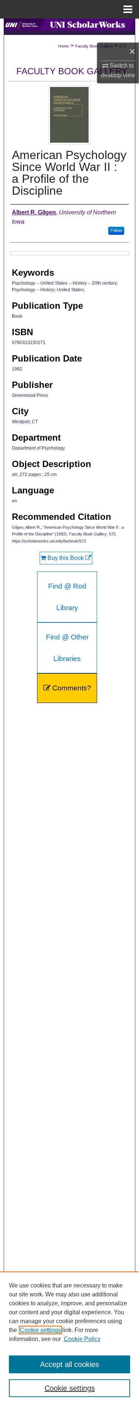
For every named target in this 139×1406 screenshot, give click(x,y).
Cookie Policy (82, 1339)
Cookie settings (40, 1330)
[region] (69, 1338)
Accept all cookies (69, 1364)
